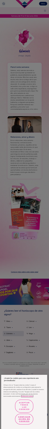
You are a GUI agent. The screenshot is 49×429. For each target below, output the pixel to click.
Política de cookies (27, 396)
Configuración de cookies (24, 419)
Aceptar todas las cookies (24, 406)
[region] (24, 402)
